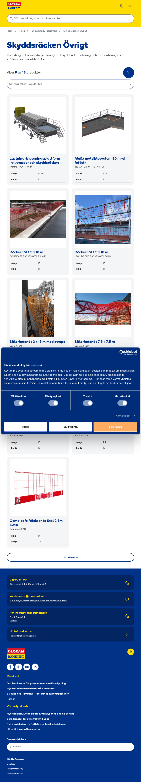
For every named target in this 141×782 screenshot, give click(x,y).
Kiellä (25, 426)
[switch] (53, 403)
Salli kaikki (115, 426)
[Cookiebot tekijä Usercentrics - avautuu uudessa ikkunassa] (122, 352)
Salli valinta (70, 426)
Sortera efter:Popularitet (25, 84)
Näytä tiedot (123, 415)
